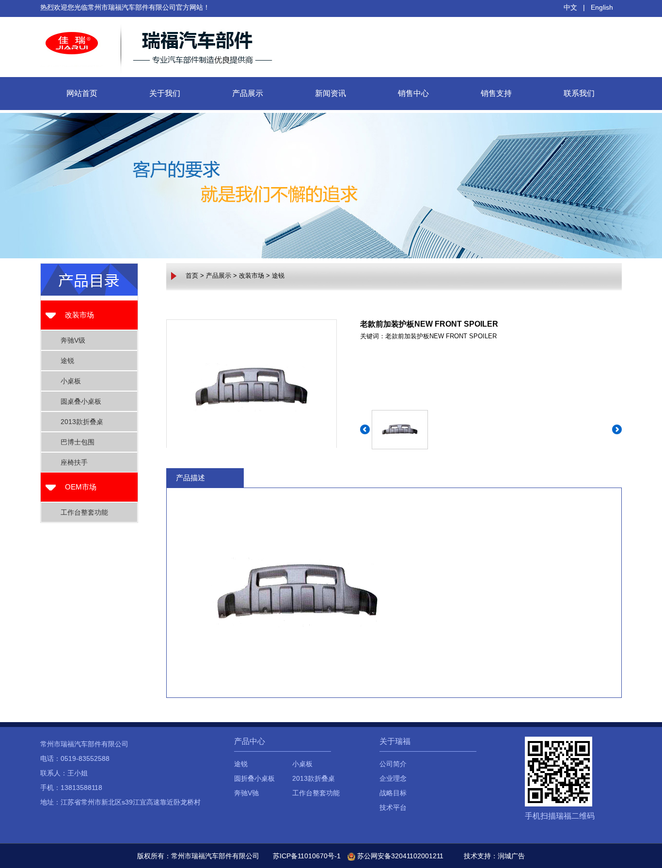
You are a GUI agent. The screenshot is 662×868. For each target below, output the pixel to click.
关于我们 (164, 93)
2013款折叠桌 (82, 422)
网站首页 (81, 93)
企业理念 (393, 778)
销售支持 (496, 93)
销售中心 (413, 93)
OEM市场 (80, 487)
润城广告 (511, 856)
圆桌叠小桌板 (81, 401)
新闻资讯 (330, 93)
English (602, 7)
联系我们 (579, 93)
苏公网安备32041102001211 (399, 856)
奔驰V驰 (246, 793)
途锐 (67, 360)
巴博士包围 (78, 442)
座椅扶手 (74, 462)
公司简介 (393, 764)
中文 (570, 7)
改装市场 (79, 315)
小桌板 (71, 381)
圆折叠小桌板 (254, 778)
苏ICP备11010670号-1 (307, 856)
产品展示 (247, 93)
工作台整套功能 (84, 512)
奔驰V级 (73, 340)
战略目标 (393, 793)
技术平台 (393, 807)
